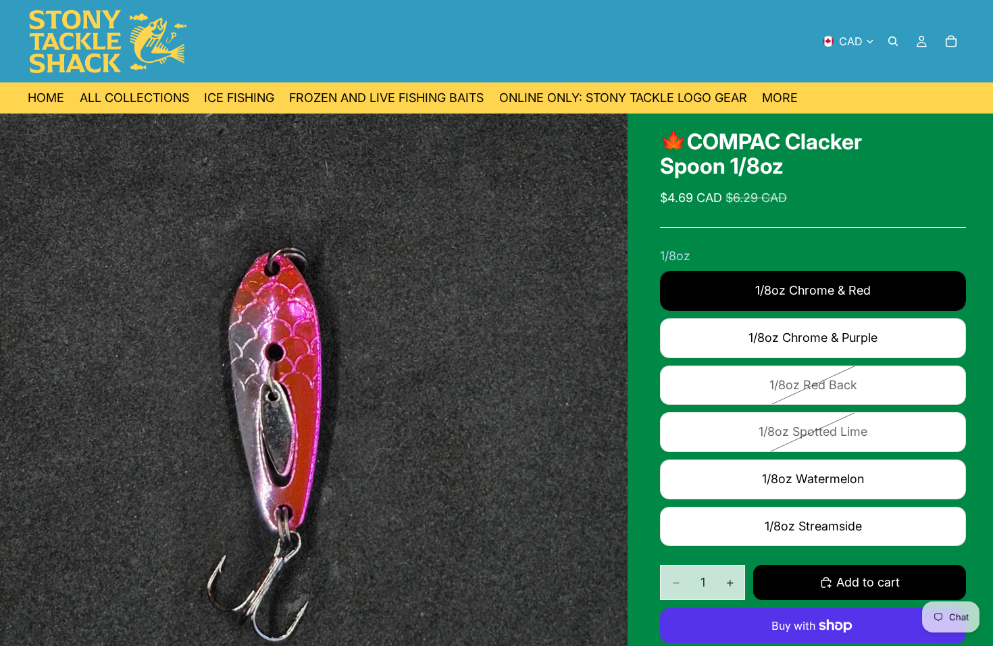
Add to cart (868, 582)
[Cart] (951, 41)
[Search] (893, 41)
